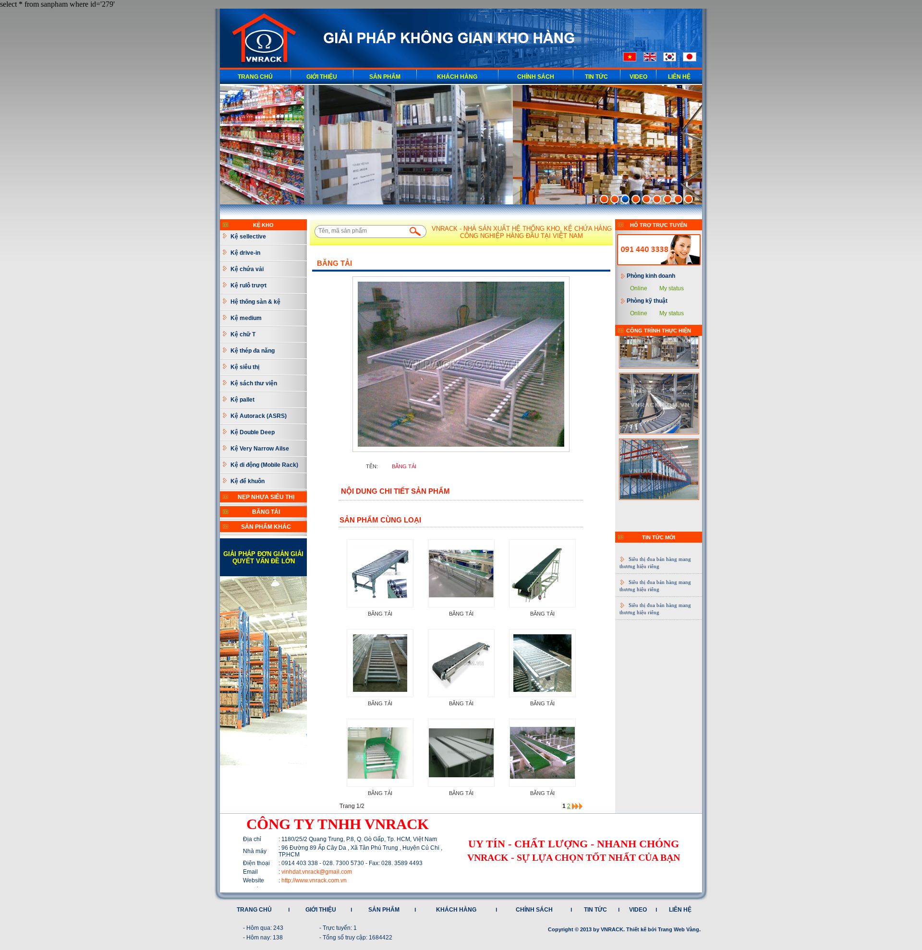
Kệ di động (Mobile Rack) (264, 465)
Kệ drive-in (245, 252)
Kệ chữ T (242, 334)
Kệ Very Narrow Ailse (259, 448)
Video (638, 76)
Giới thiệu (321, 76)
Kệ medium (246, 318)
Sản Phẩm (384, 76)
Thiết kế (636, 929)
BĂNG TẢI (266, 512)
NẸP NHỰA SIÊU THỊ (266, 497)
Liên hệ (679, 76)
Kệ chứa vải (247, 269)
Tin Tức (596, 76)
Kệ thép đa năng (252, 350)
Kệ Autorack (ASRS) (258, 416)
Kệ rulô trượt (248, 285)
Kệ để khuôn (247, 481)
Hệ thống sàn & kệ (255, 301)
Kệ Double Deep (252, 432)
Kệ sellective (248, 236)
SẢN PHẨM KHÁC (266, 526)
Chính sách (535, 76)
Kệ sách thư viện (253, 383)
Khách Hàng (457, 76)
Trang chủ (255, 76)
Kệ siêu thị (244, 367)
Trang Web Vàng (678, 929)
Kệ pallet (242, 399)
